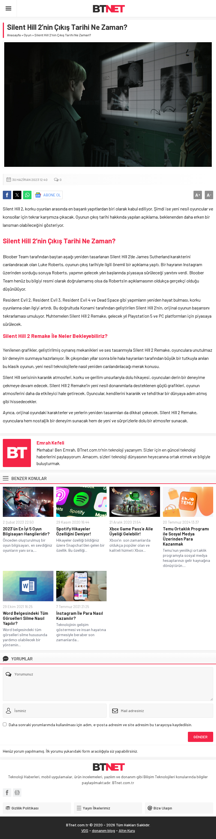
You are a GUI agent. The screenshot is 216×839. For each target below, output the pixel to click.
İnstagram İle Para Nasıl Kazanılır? (79, 616)
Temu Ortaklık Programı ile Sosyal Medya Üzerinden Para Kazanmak (186, 536)
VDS (84, 830)
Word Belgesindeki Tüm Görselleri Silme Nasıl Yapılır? (25, 618)
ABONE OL (52, 194)
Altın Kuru (127, 830)
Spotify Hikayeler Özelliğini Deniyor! (73, 531)
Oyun (28, 35)
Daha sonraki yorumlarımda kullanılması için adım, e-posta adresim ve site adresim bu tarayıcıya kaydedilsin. (100, 724)
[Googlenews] (17, 792)
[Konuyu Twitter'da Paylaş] (17, 195)
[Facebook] (7, 792)
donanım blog (103, 830)
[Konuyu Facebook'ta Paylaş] (7, 195)
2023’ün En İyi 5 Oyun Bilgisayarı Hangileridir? (26, 531)
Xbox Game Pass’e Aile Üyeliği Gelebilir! (131, 531)
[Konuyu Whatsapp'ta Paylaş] (27, 195)
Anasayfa (14, 35)
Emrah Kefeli (50, 442)
